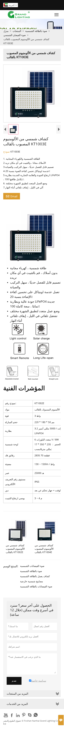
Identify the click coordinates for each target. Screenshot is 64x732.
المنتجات (17, 31)
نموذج (6, 151)
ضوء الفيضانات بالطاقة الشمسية (36, 586)
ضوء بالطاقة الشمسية (36, 31)
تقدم (14, 680)
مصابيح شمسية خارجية (31, 581)
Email (11, 196)
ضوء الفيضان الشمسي (14, 35)
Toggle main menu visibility (56, 14)
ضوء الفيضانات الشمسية (32, 566)
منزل (6, 31)
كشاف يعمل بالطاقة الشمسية (35, 576)
